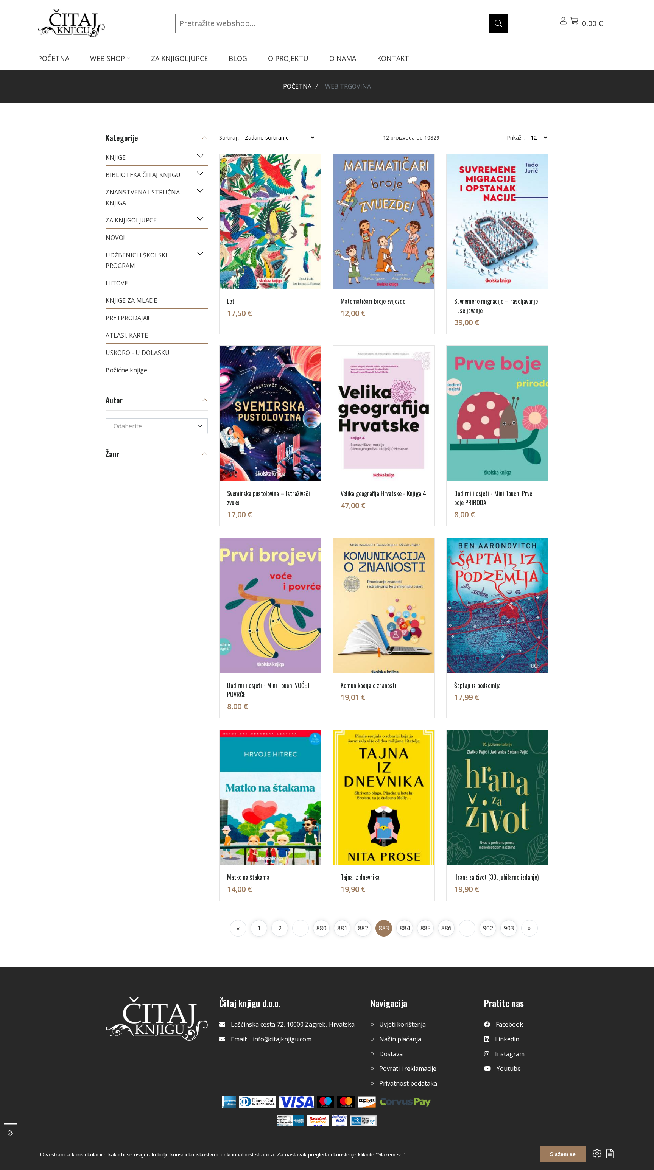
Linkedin (507, 1039)
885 (425, 928)
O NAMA (342, 58)
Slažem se (563, 1154)
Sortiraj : (229, 137)
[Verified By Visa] (339, 1120)
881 (342, 928)
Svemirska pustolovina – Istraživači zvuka (268, 498)
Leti (231, 301)
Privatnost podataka (408, 1083)
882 (363, 928)
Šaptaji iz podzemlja (477, 685)
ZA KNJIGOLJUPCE (179, 58)
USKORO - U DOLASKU (138, 353)
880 (321, 928)
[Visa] (296, 1101)
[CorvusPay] (405, 1101)
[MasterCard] (325, 1101)
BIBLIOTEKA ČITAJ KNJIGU (143, 175)
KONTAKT (393, 58)
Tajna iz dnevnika (360, 877)
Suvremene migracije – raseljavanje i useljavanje (496, 306)
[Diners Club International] (257, 1101)
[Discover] (367, 1101)
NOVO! (115, 237)
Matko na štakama (248, 877)
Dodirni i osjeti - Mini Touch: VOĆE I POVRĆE (268, 690)
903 (509, 928)
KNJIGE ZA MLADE (131, 300)
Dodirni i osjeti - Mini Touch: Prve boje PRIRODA (493, 498)
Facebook (509, 1024)
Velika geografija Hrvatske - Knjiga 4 (383, 493)
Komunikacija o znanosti (368, 685)
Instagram (510, 1054)
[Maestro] (346, 1101)
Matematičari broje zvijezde (373, 301)
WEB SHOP (108, 58)
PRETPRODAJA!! (127, 318)
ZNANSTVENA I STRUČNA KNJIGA (143, 197)
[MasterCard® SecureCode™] (318, 1120)
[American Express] (229, 1101)
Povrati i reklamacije (407, 1068)
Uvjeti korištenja (402, 1024)
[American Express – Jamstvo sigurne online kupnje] (290, 1120)
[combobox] (157, 426)
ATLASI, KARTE (127, 335)
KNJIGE (116, 157)
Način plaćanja (400, 1039)
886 (446, 928)
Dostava (391, 1054)
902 (488, 928)
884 (405, 928)
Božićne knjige (126, 370)
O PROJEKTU (288, 58)
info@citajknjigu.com (282, 1039)
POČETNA (53, 58)
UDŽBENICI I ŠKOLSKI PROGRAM (136, 260)
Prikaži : (516, 137)
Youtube (509, 1068)
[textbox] (152, 426)
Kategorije (122, 138)
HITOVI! (117, 283)
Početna (297, 86)
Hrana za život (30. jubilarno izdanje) (496, 877)
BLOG (238, 58)
